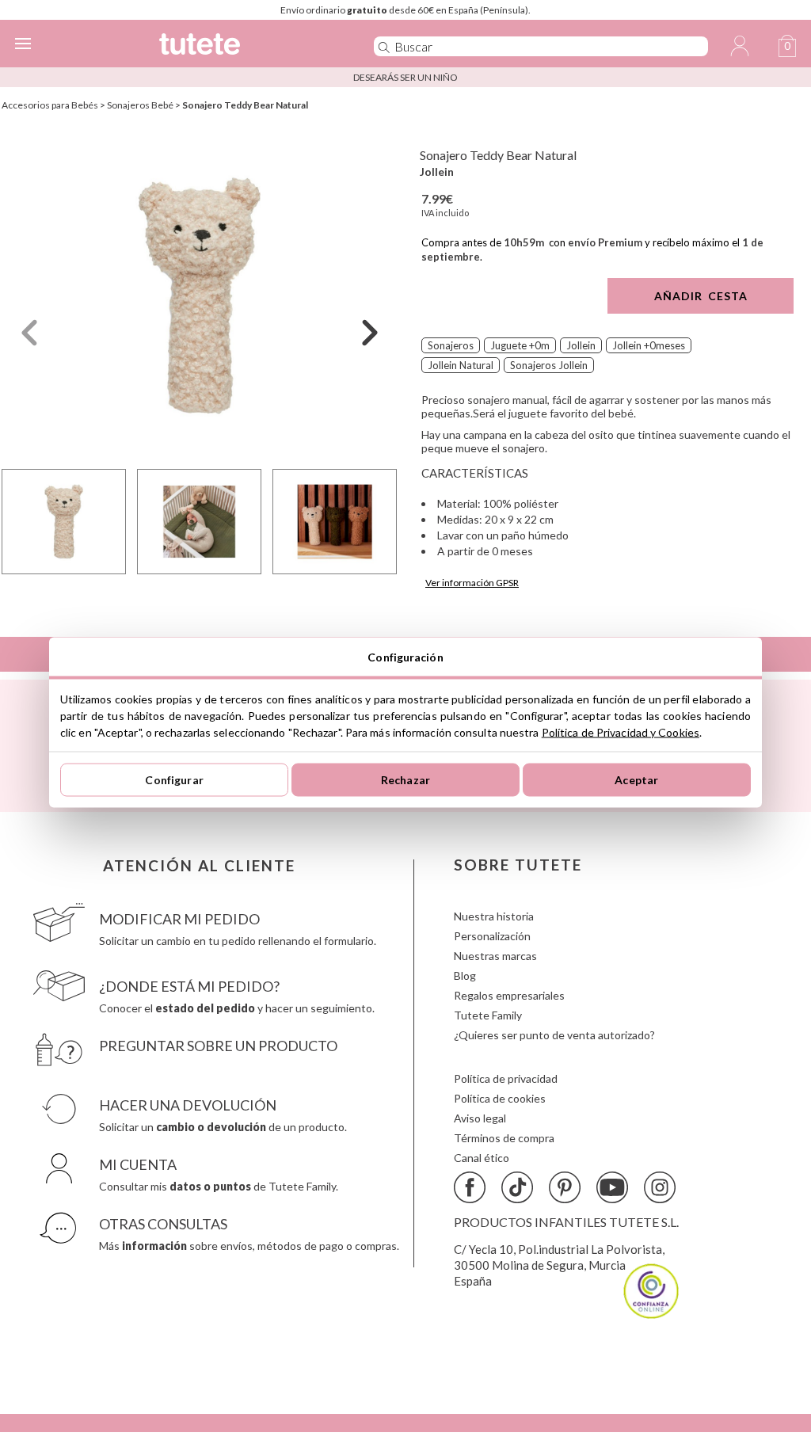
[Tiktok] (517, 1187)
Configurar (174, 780)
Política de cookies (500, 1098)
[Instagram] (660, 1187)
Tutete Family (488, 1015)
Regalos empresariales (509, 995)
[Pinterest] (565, 1187)
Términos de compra (504, 1138)
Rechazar (405, 780)
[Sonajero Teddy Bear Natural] (200, 296)
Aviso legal (480, 1118)
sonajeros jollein (549, 365)
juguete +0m (520, 345)
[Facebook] (469, 1187)
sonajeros (451, 345)
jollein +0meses (648, 345)
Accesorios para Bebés (50, 105)
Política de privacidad (506, 1078)
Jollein (437, 171)
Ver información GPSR (472, 583)
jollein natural (460, 365)
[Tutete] (242, 46)
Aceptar (636, 780)
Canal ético (481, 1158)
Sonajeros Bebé (140, 105)
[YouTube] (612, 1187)
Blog (465, 975)
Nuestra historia (494, 916)
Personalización (492, 936)
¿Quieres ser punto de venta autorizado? (554, 1035)
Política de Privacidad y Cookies (620, 731)
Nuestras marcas (495, 956)
